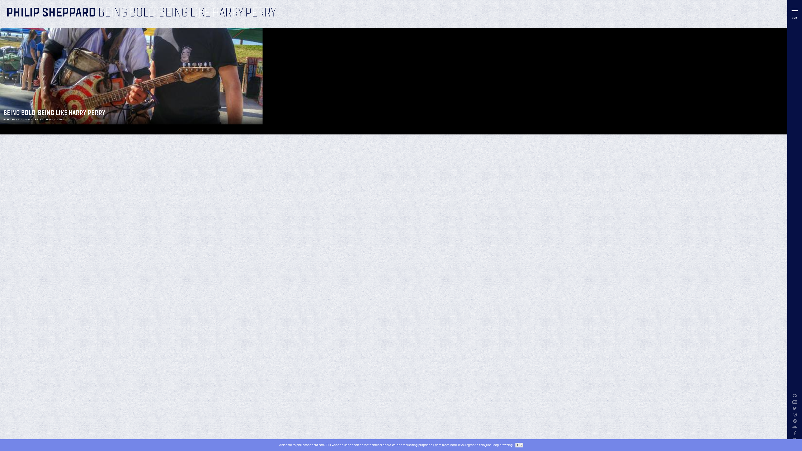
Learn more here (445, 445)
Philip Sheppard (51, 13)
